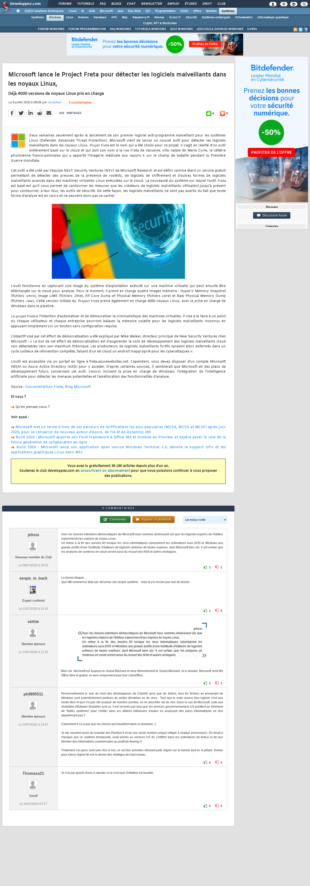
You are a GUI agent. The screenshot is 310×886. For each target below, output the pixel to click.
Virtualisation (244, 17)
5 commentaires (80, 103)
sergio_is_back (33, 578)
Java (120, 11)
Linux (69, 17)
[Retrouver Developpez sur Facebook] (306, 30)
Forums (65, 4)
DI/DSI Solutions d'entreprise (44, 11)
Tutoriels (85, 4)
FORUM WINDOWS (51, 29)
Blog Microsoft (78, 387)
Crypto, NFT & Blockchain (160, 23)
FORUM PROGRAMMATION (87, 29)
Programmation (165, 11)
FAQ (102, 4)
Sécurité (191, 17)
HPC (114, 17)
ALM (92, 11)
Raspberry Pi (140, 17)
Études (190, 4)
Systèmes (228, 11)
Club (221, 4)
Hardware (100, 17)
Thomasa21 (33, 773)
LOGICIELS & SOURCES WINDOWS (220, 29)
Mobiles (211, 11)
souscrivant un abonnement (105, 471)
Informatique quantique (273, 17)
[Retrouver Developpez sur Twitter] (300, 30)
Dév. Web (134, 11)
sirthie (33, 622)
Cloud (72, 11)
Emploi (173, 4)
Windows (55, 17)
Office (197, 11)
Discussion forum (274, 215)
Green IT (175, 17)
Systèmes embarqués (216, 17)
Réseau (159, 17)
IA (82, 11)
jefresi (33, 535)
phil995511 (33, 694)
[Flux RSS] (295, 30)
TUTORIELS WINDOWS (150, 29)
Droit (207, 4)
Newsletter (151, 4)
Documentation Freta (44, 387)
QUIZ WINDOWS (181, 29)
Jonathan (54, 102)
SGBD (184, 11)
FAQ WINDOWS (120, 29)
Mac (125, 17)
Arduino (83, 17)
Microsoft (106, 11)
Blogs (116, 4)
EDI (148, 11)
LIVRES (252, 29)
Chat (131, 4)
